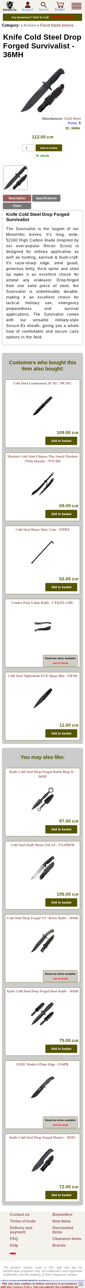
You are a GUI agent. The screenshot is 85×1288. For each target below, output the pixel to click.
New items (61, 1221)
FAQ (14, 1239)
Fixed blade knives (57, 25)
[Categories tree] (76, 6)
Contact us (20, 1214)
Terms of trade (23, 1221)
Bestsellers (62, 1214)
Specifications (46, 198)
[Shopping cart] (60, 9)
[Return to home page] (9, 9)
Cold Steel (72, 118)
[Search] (44, 6)
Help (14, 1245)
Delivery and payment (21, 1230)
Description (17, 198)
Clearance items (66, 1239)
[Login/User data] (28, 9)
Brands (59, 1245)
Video (17, 206)
